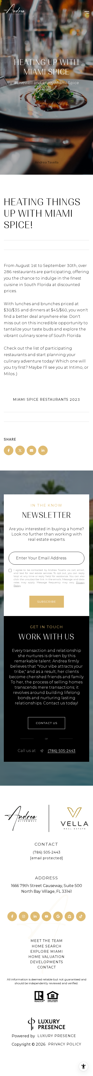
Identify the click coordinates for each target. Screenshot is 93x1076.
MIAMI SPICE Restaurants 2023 (46, 399)
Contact (46, 967)
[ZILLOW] (69, 916)
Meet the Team (47, 941)
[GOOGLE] (58, 916)
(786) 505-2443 (62, 750)
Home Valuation (46, 957)
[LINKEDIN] (35, 916)
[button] (46, 723)
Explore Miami (46, 951)
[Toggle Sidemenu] (84, 12)
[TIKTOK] (81, 916)
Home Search (47, 946)
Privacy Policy (64, 1044)
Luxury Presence (56, 1036)
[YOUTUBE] (46, 916)
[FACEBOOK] (12, 916)
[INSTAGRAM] (23, 916)
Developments (46, 962)
